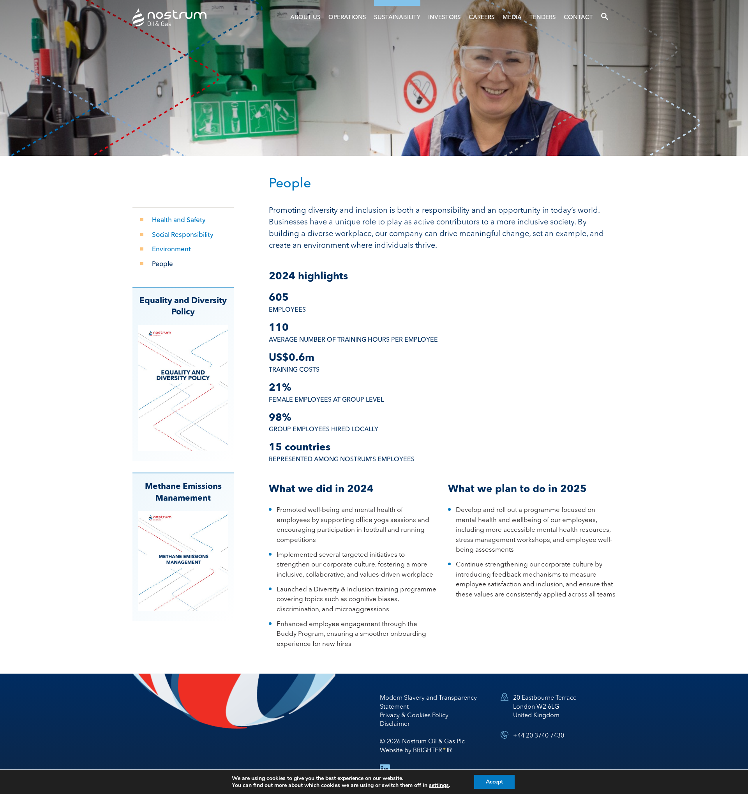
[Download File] (183, 388)
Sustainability (397, 17)
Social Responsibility (182, 234)
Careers (482, 17)
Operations (347, 17)
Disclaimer (395, 723)
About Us (305, 17)
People (162, 263)
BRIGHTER (432, 750)
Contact (578, 17)
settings (439, 785)
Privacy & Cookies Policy (414, 715)
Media (512, 17)
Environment (171, 249)
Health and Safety (179, 219)
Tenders (542, 17)
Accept (494, 781)
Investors (444, 17)
